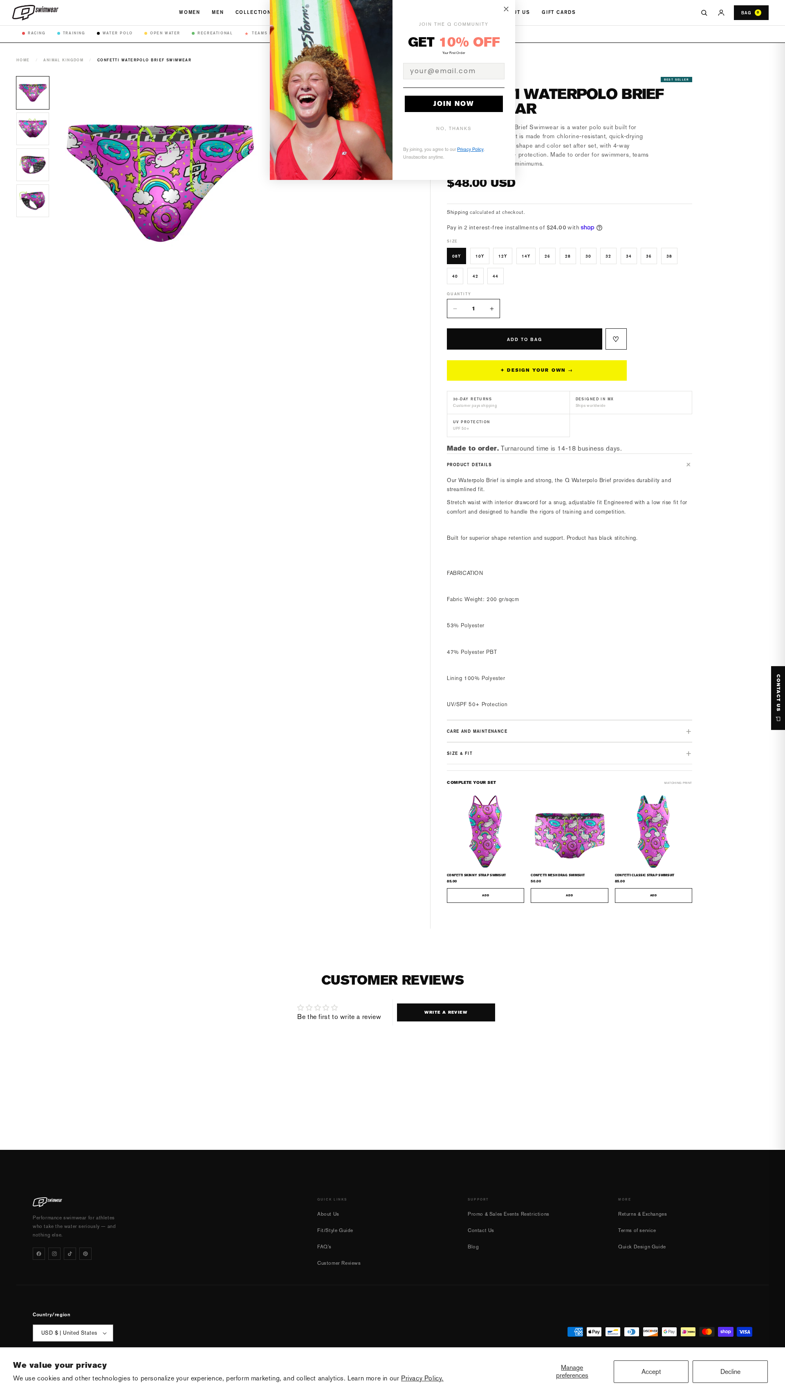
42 (475, 276)
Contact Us (481, 1230)
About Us (515, 12)
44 (495, 276)
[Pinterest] (85, 1254)
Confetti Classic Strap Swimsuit (645, 875)
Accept (651, 1372)
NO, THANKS (453, 128)
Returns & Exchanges (642, 1214)
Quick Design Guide (642, 1247)
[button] (569, 464)
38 (669, 256)
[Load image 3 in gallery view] (32, 164)
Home (23, 60)
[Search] (704, 12)
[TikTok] (70, 1254)
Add (485, 895)
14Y (526, 256)
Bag (750, 12)
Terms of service (637, 1230)
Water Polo (118, 33)
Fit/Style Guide (335, 1230)
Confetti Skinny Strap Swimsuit (476, 875)
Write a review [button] (445, 1012)
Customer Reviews (339, 1263)
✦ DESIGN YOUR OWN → (536, 370)
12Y (502, 256)
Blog (473, 1247)
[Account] (721, 12)
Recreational (215, 33)
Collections (256, 12)
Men (218, 12)
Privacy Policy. (422, 1378)
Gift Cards (559, 12)
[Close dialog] (506, 9)
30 (588, 256)
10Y (479, 256)
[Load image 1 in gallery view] (32, 92)
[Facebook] (39, 1254)
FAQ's (324, 1247)
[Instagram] (54, 1254)
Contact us (778, 693)
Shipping (458, 212)
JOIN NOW (453, 104)
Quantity (459, 294)
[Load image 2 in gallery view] (32, 128)
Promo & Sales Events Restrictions (509, 1214)
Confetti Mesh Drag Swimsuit (558, 875)
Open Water (165, 33)
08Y (456, 256)
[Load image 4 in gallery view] (32, 200)
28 (568, 256)
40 (455, 276)
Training (74, 33)
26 (547, 256)
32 (608, 256)
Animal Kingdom (63, 60)
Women (189, 12)
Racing (37, 33)
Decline (730, 1372)
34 (629, 256)
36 (649, 256)
